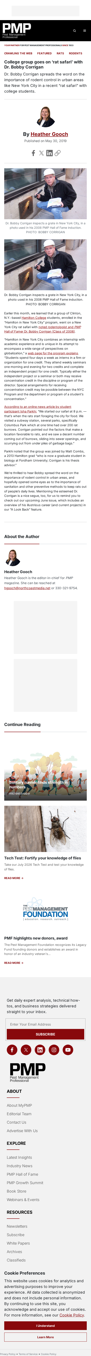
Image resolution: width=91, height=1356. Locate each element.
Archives (14, 1251)
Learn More (45, 1337)
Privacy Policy (7, 1354)
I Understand (45, 1325)
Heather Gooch (49, 134)
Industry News (19, 1166)
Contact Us (16, 1122)
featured (44, 53)
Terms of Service (28, 1354)
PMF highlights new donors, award (36, 938)
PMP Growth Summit (25, 1183)
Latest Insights (19, 1157)
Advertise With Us (22, 1131)
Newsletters (17, 1226)
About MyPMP (19, 1105)
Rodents (75, 53)
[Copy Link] (57, 153)
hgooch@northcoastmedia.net (27, 588)
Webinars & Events (23, 1199)
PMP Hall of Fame (22, 1174)
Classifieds (16, 1260)
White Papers (18, 1243)
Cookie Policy (71, 1315)
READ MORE (12, 878)
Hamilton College (34, 317)
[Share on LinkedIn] (49, 153)
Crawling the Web (18, 53)
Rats (60, 53)
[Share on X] (41, 153)
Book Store (16, 1191)
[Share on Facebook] (33, 153)
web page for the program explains (53, 353)
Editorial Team (19, 1114)
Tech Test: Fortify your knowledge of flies (42, 858)
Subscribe (45, 1034)
